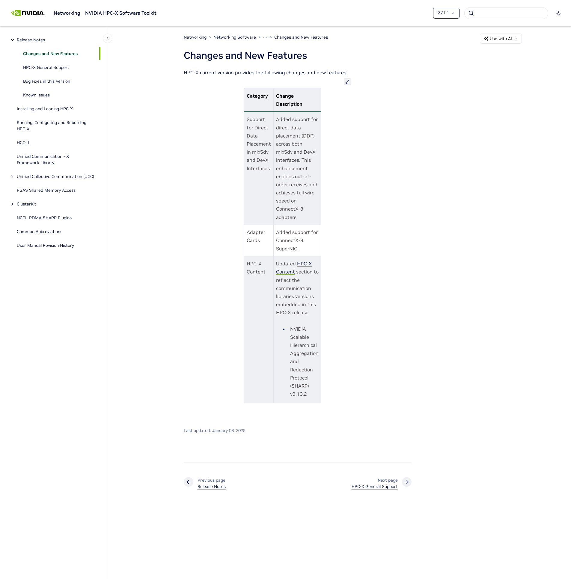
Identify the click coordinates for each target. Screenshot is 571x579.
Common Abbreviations (39, 231)
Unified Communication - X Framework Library (43, 159)
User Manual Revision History (45, 245)
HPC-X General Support (46, 67)
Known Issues (36, 95)
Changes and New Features (50, 53)
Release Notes (31, 40)
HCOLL (23, 142)
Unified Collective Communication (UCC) (55, 176)
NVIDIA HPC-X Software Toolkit (120, 13)
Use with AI (501, 38)
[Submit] (471, 13)
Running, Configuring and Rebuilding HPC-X (51, 125)
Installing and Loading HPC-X (45, 108)
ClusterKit (26, 204)
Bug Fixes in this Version (46, 81)
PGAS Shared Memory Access (46, 190)
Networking (67, 13)
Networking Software (234, 37)
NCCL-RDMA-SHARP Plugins (44, 217)
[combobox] (506, 13)
